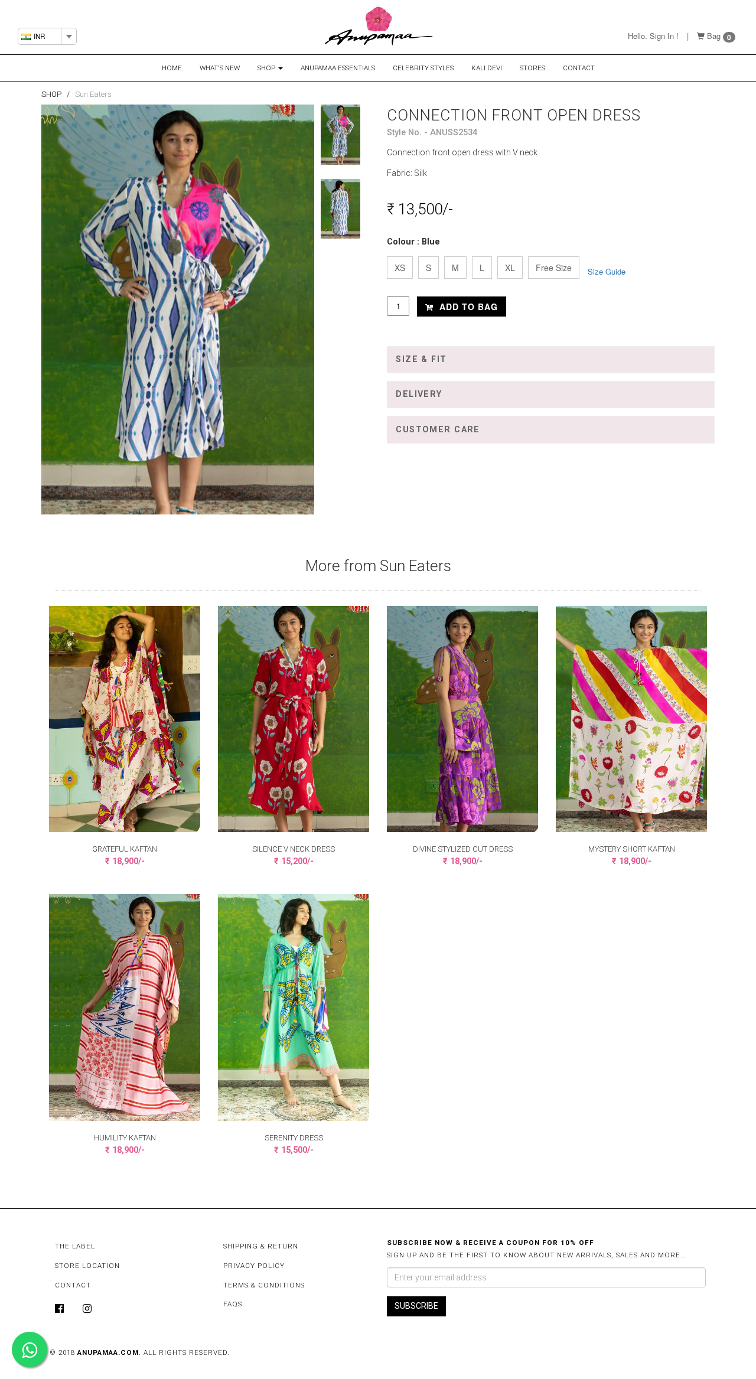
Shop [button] (267, 68)
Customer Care (438, 429)
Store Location (87, 1265)
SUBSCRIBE (416, 1305)
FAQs (232, 1304)
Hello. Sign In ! (653, 35)
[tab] (550, 360)
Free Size (554, 267)
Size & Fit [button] (421, 359)
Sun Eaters (93, 94)
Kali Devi (486, 68)
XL (510, 267)
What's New (220, 68)
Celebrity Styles (423, 68)
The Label (75, 1246)
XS (400, 267)
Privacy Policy (254, 1265)
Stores (532, 68)
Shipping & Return (260, 1246)
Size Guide (606, 271)
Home (172, 68)
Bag (714, 35)
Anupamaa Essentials (338, 68)
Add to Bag (467, 306)
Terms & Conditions (264, 1285)
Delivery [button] (419, 394)
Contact (579, 68)
